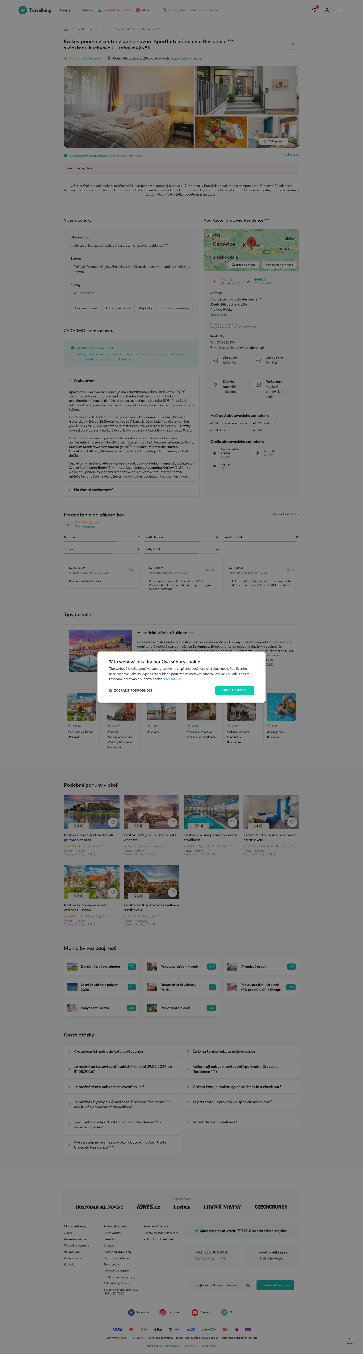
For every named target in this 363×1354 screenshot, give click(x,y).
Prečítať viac (173, 679)
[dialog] (181, 677)
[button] (131, 690)
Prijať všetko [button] (234, 690)
